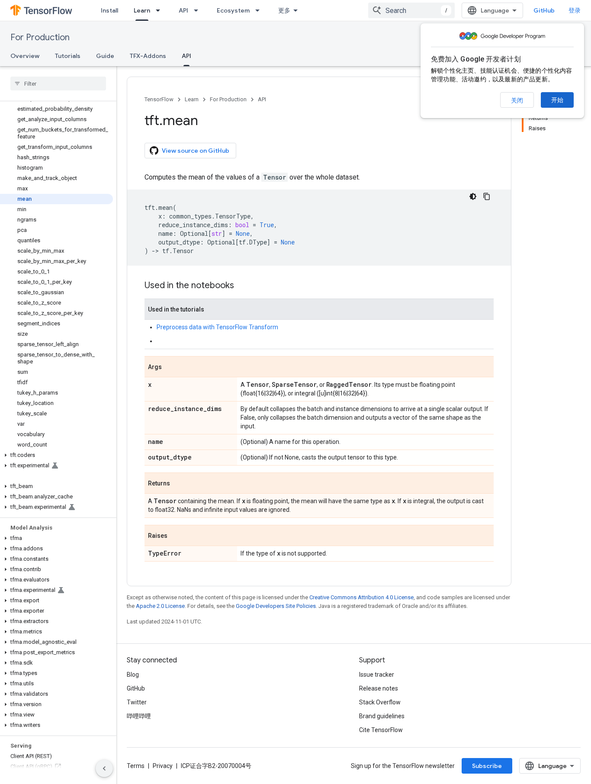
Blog (133, 674)
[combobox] (411, 10)
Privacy (163, 765)
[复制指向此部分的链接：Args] (170, 367)
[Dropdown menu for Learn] (160, 10)
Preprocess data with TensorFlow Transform (217, 327)
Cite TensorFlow (381, 729)
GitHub (544, 10)
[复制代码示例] (487, 196)
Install (109, 10)
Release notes (378, 688)
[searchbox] (58, 83)
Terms (136, 765)
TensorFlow (159, 99)
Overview (24, 56)
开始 (557, 100)
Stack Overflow (380, 702)
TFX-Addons (148, 56)
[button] (56, 455)
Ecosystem (233, 10)
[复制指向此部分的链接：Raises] (176, 536)
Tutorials (67, 56)
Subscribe (487, 766)
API (183, 10)
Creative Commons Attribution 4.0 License (361, 597)
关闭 (517, 100)
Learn (142, 10)
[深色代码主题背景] (473, 196)
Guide (105, 56)
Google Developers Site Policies (276, 606)
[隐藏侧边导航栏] (104, 768)
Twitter (137, 702)
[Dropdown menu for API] (198, 10)
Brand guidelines (382, 716)
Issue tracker (376, 674)
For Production (40, 37)
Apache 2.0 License (160, 606)
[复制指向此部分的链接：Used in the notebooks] (242, 286)
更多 (284, 10)
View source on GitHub (195, 150)
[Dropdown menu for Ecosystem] (260, 10)
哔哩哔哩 (139, 716)
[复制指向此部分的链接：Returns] (178, 484)
